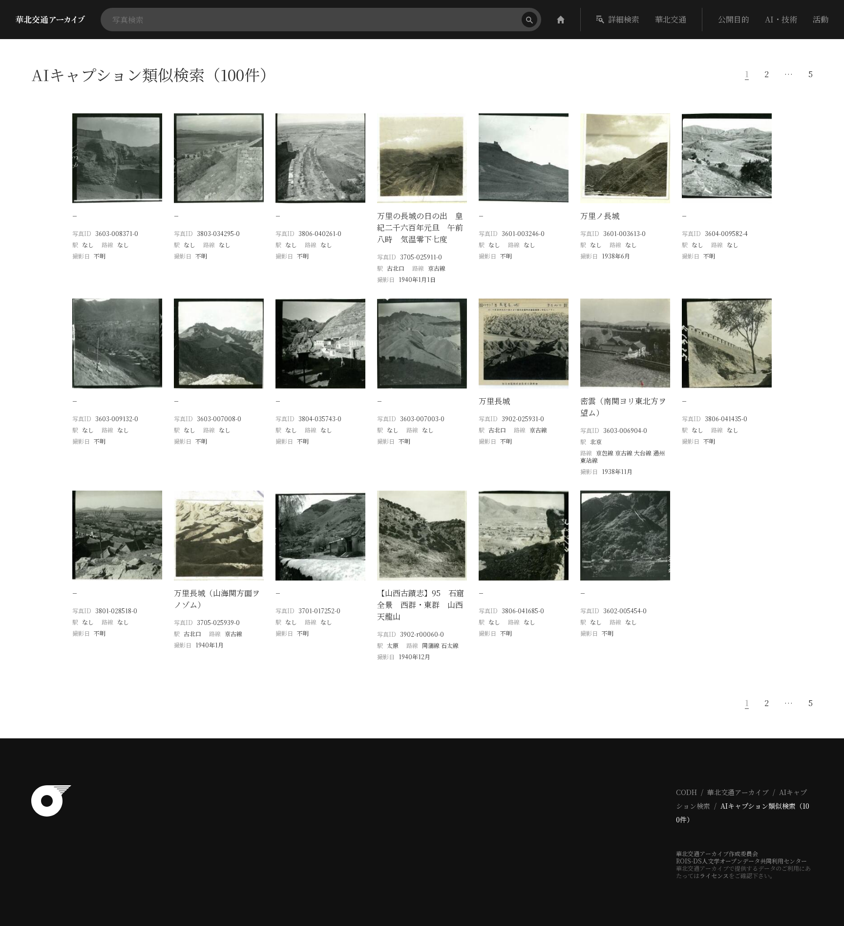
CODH (686, 792)
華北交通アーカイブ (738, 792)
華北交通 (670, 19)
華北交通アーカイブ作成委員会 (717, 853)
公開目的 (733, 19)
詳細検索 (623, 19)
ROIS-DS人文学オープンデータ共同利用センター (741, 861)
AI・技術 (781, 19)
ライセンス (714, 875)
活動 (820, 19)
